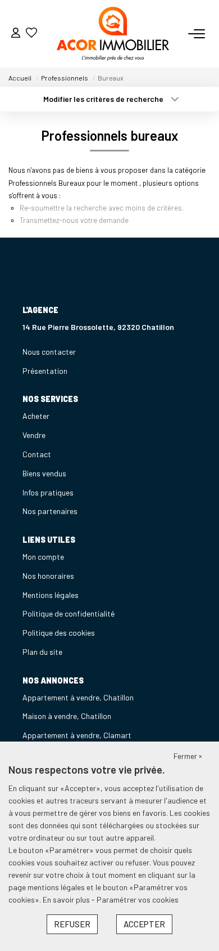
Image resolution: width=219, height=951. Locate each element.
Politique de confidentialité (68, 613)
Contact (36, 454)
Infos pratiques (48, 492)
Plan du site (42, 652)
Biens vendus (44, 473)
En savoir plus (67, 899)
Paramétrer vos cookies (138, 899)
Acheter (35, 416)
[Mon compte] (15, 33)
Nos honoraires (48, 576)
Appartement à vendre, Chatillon (78, 697)
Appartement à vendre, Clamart (76, 735)
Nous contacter (49, 351)
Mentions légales (50, 595)
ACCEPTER (144, 924)
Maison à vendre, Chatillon (66, 716)
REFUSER (72, 924)
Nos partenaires (49, 511)
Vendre (33, 435)
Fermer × (188, 756)
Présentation (44, 371)
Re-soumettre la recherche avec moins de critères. (102, 207)
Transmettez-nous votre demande (74, 220)
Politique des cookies (58, 632)
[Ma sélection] (31, 33)
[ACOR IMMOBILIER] (113, 34)
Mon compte (43, 556)
